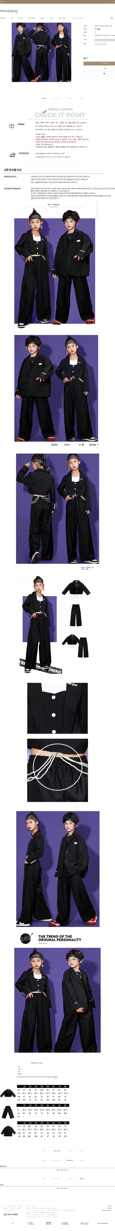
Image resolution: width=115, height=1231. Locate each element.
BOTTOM (20, 18)
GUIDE (109, 1208)
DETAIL (44, 98)
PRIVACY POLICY (106, 1210)
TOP (12, 18)
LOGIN (113, 1)
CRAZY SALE (62, 18)
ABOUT (109, 1206)
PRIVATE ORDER (78, 18)
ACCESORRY (31, 18)
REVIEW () (70, 98)
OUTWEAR (3, 18)
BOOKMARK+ (3, 1)
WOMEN (43, 18)
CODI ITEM (57, 98)
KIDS (51, 18)
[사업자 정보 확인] (51, 1212)
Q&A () (82, 98)
